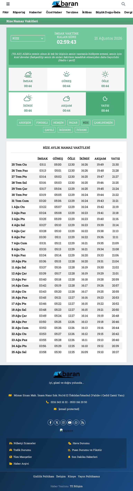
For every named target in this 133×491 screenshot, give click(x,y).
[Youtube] (70, 422)
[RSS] (82, 422)
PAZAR (73, 122)
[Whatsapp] (76, 422)
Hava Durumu (81, 443)
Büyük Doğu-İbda (108, 12)
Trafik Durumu (22, 450)
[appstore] (66, 430)
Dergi (128, 12)
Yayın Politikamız (89, 476)
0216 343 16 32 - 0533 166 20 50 (69, 402)
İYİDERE (82, 130)
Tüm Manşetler (22, 457)
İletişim (61, 476)
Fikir (6, 12)
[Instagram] (63, 422)
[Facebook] (50, 422)
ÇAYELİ (49, 130)
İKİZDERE (65, 130)
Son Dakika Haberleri (84, 457)
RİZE (86, 122)
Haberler (35, 12)
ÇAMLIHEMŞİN (103, 122)
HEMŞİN (58, 122)
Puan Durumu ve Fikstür (87, 450)
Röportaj (19, 12)
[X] (57, 422)
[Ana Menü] (8, 4)
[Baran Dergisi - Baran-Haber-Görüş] (65, 3)
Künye (72, 476)
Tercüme (72, 12)
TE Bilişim (76, 486)
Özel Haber (54, 12)
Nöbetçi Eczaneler (25, 443)
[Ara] (123, 4)
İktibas (87, 12)
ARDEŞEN (25, 122)
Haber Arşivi (21, 463)
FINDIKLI (42, 122)
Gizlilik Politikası (43, 476)
